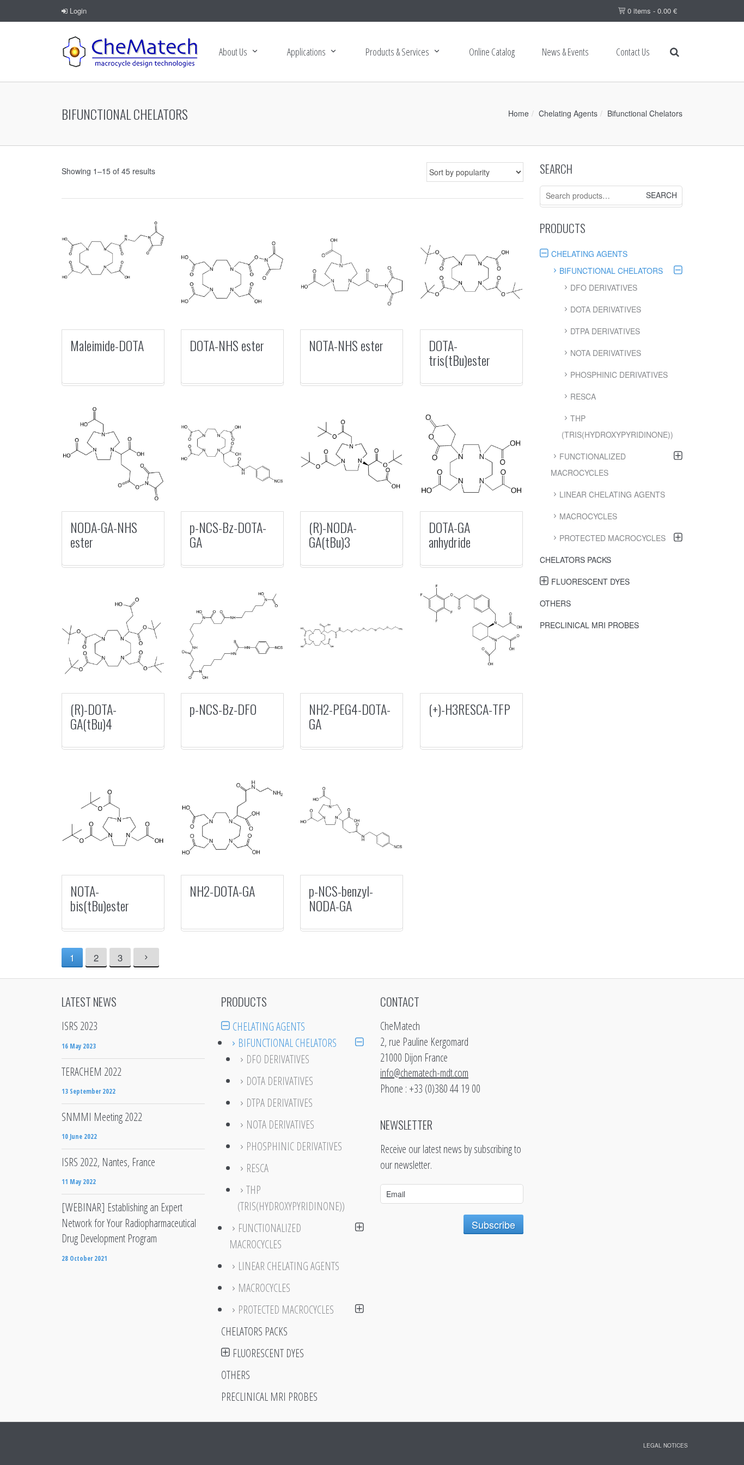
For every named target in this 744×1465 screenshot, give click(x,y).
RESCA (583, 396)
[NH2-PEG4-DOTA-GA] (351, 635)
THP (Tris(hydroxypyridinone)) (617, 426)
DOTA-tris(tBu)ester (459, 352)
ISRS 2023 (79, 1026)
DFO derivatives (603, 287)
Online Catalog (492, 51)
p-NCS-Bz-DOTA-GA (228, 534)
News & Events (565, 51)
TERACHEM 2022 (91, 1071)
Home (518, 113)
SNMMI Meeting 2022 (102, 1117)
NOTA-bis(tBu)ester (99, 898)
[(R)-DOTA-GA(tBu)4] (113, 635)
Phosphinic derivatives (619, 374)
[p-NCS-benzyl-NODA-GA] (351, 817)
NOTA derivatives (605, 352)
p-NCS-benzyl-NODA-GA (341, 898)
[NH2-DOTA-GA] (232, 817)
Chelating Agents (568, 113)
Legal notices (665, 1445)
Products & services (397, 51)
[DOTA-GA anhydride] (471, 453)
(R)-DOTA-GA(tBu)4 (93, 716)
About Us (233, 51)
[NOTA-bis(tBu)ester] (113, 817)
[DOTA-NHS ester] (232, 271)
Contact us (633, 51)
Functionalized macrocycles (588, 464)
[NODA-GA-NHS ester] (113, 453)
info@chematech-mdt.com (424, 1072)
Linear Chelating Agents (612, 494)
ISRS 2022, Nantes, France (108, 1162)
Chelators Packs (575, 559)
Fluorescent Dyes (590, 581)
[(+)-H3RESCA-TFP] (471, 625)
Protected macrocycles (612, 537)
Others (555, 603)
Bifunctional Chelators (611, 270)
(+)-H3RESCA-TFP (469, 709)
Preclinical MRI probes (589, 625)
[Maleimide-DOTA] (113, 249)
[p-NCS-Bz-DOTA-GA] (232, 453)
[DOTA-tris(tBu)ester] (471, 271)
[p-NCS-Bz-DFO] (232, 635)
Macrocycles (588, 516)
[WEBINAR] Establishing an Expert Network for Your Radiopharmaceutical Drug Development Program (129, 1223)
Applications (306, 51)
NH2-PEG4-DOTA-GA (350, 716)
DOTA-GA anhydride (450, 534)
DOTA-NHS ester (227, 345)
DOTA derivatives (605, 309)
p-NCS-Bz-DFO (223, 709)
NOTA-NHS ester (346, 345)
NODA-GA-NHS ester (103, 534)
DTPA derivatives (605, 331)
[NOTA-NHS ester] (351, 271)
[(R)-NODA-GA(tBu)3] (351, 453)
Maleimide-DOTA (107, 345)
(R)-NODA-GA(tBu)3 (333, 534)
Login (77, 10)
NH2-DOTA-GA (222, 890)
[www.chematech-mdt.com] (130, 52)
